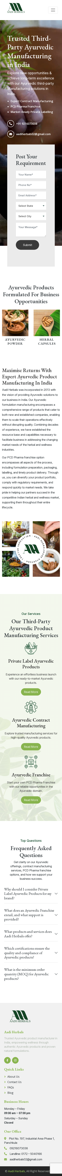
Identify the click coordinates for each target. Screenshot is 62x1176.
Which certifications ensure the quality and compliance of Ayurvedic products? (27, 953)
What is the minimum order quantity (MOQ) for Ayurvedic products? (26, 974)
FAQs (10, 1087)
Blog (10, 1093)
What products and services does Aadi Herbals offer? (28, 933)
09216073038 (19, 1148)
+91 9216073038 (26, 124)
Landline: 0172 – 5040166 (26, 1154)
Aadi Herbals (16, 1171)
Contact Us (14, 1082)
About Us (13, 1077)
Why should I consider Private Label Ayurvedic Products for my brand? (27, 894)
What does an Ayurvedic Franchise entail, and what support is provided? (29, 915)
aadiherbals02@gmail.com (33, 134)
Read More (31, 692)
